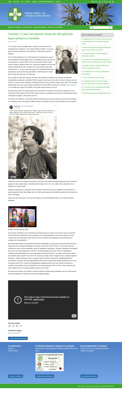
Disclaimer (97, 386)
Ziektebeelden (27, 27)
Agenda (34, 1)
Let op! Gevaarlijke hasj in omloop (93, 77)
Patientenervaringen (40, 27)
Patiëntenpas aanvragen (45, 376)
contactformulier (16, 376)
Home (9, 1)
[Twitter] (9, 325)
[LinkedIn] (17, 325)
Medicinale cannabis (14, 27)
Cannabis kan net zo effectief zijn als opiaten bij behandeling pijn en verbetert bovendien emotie (97, 41)
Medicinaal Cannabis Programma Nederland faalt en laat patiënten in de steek (96, 49)
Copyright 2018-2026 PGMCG (107, 386)
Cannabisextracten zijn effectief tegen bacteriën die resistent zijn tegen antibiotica (95, 82)
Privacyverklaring (90, 386)
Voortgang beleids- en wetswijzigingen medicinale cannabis (95, 55)
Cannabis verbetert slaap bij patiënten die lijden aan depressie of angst (95, 67)
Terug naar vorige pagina (18, 338)
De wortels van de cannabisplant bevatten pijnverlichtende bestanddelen (96, 88)
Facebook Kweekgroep (89, 376)
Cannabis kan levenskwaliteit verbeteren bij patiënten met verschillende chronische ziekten (96, 61)
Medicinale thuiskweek (55, 27)
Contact (58, 1)
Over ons (16, 1)
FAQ (22, 1)
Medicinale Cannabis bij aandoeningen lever (97, 93)
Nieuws (27, 1)
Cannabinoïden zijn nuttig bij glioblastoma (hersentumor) (96, 73)
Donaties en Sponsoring (46, 1)
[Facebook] (13, 325)
